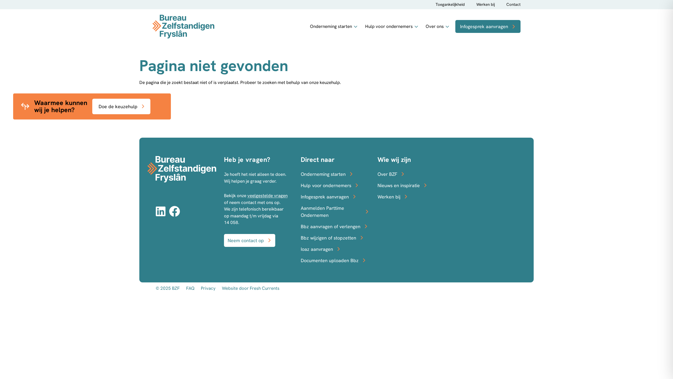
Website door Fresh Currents (250, 288)
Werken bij (485, 4)
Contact (513, 4)
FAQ (190, 288)
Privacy (208, 288)
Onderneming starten (331, 26)
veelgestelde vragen (267, 195)
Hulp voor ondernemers (389, 26)
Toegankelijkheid (450, 4)
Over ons (435, 26)
